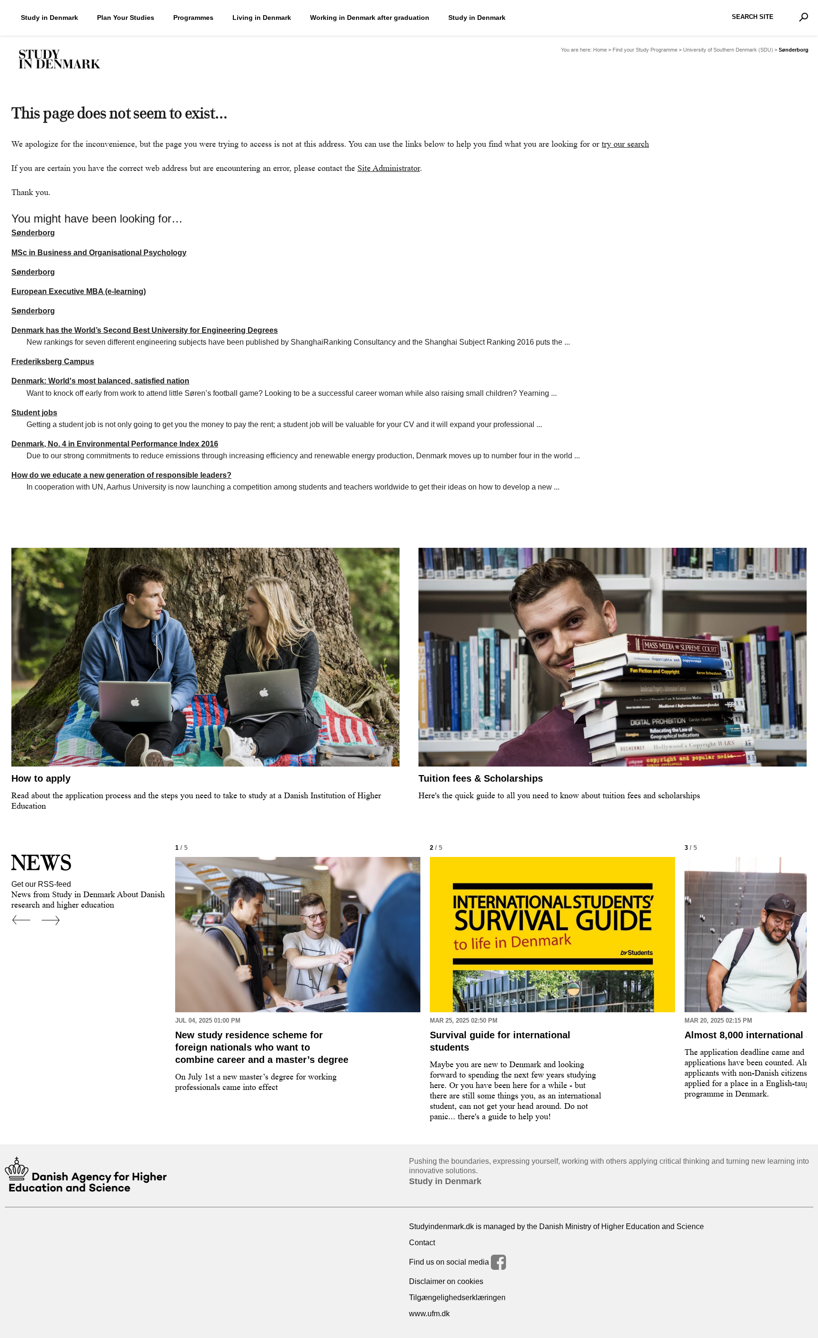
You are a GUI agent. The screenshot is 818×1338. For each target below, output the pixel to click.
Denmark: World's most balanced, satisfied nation (100, 381)
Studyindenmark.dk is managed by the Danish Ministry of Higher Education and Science (556, 1226)
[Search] (803, 17)
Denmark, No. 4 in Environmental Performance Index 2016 (114, 444)
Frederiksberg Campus (52, 361)
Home (600, 50)
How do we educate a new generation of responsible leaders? (121, 475)
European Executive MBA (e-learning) (78, 291)
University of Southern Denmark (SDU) (728, 50)
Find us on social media (450, 1262)
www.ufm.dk (429, 1314)
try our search (625, 144)
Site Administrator (388, 168)
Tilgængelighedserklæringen (457, 1297)
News (41, 862)
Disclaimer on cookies (446, 1281)
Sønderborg (33, 233)
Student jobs (34, 413)
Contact (422, 1243)
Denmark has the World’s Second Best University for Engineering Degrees (144, 330)
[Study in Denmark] (59, 59)
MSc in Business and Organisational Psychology (99, 253)
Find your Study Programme (645, 50)
